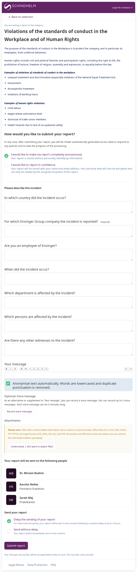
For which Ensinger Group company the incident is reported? (51, 221)
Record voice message (19, 411)
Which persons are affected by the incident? (38, 316)
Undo (126, 368)
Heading (21, 368)
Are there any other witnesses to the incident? (39, 340)
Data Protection (37, 565)
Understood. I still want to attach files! (32, 446)
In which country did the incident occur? (35, 198)
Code (30, 368)
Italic (11, 368)
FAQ (53, 565)
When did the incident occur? (26, 269)
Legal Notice (16, 565)
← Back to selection (21, 17)
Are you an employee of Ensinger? (30, 245)
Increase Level (46, 368)
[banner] (20, 7)
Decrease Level (42, 368)
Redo (130, 368)
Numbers (38, 368)
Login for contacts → (122, 7)
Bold (7, 368)
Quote (26, 368)
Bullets (34, 368)
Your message (15, 364)
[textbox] (68, 376)
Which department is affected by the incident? (39, 293)
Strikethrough (15, 368)
